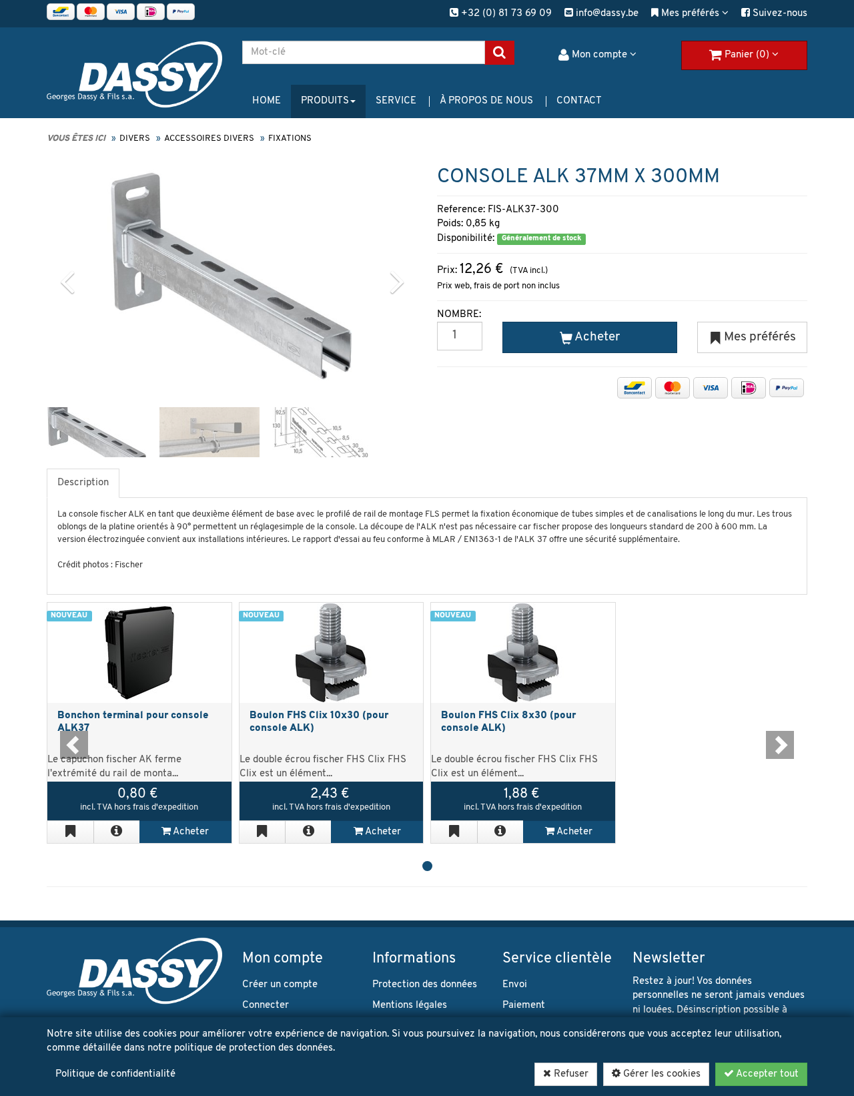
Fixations (290, 138)
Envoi (514, 985)
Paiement (523, 1006)
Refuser (569, 1074)
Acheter (190, 832)
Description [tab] (83, 483)
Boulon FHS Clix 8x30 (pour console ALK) (508, 722)
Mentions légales (409, 1006)
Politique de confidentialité (115, 1074)
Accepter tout (766, 1074)
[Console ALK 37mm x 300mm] (231, 276)
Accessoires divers (209, 138)
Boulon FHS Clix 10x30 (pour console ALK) (319, 722)
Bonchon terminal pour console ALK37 (133, 722)
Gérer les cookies (660, 1074)
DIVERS (134, 138)
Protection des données (424, 985)
